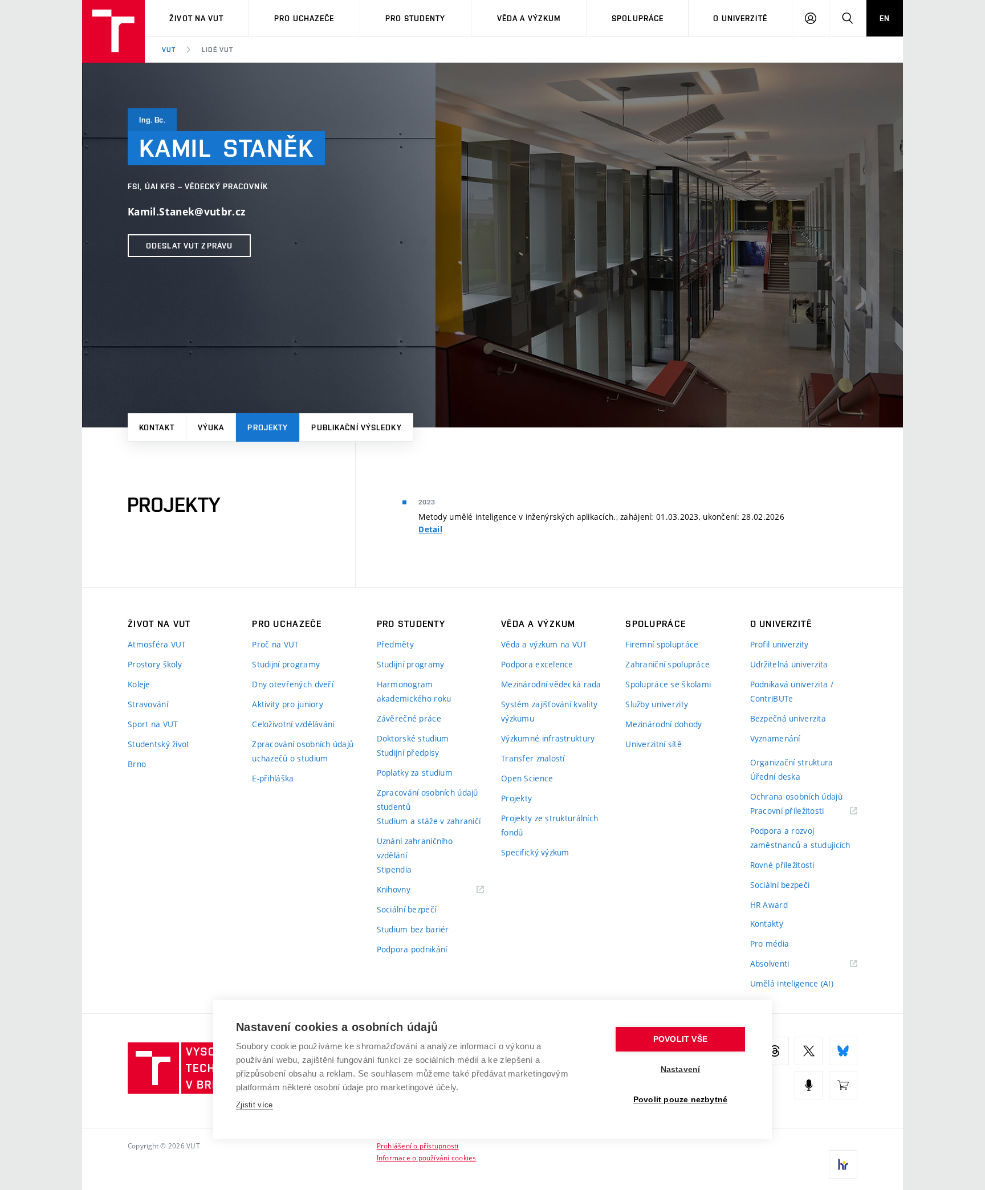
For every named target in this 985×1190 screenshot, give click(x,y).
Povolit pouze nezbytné (680, 1099)
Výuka (211, 427)
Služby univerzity (656, 704)
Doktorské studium (413, 738)
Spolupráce (638, 18)
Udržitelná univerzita (789, 664)
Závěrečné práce (409, 718)
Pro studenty (415, 18)
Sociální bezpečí (406, 909)
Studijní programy (286, 664)
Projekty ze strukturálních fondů (549, 825)
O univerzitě (740, 18)
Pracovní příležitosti (801, 811)
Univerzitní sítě (653, 744)
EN (885, 18)
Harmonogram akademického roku (414, 691)
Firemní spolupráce (661, 644)
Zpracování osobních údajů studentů (427, 799)
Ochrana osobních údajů (796, 796)
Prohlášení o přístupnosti (418, 1145)
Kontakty (766, 923)
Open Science (527, 778)
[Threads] (774, 1051)
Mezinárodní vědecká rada (551, 684)
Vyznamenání (775, 738)
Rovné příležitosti (782, 864)
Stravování (148, 704)
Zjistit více (254, 1105)
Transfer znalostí (533, 758)
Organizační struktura (791, 762)
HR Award (769, 904)
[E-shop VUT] (843, 1085)
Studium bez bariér (413, 929)
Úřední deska (775, 776)
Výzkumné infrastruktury (548, 738)
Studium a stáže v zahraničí (429, 821)
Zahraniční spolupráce (667, 664)
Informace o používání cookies (427, 1157)
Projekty (267, 427)
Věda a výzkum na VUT (544, 644)
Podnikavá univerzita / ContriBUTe (791, 691)
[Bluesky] (843, 1051)
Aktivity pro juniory (287, 704)
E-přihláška (273, 778)
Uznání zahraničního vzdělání (415, 848)
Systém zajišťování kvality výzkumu (549, 711)
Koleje (139, 684)
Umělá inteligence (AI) (791, 983)
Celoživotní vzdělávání (293, 724)
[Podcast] (809, 1085)
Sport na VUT (153, 724)
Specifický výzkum (535, 852)
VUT (169, 50)
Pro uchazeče (304, 18)
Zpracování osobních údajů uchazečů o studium (302, 751)
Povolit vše (680, 1039)
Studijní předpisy (408, 752)
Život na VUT (196, 18)
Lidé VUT (217, 50)
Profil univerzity (779, 644)
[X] (809, 1051)
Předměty (395, 644)
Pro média (769, 943)
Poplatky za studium (415, 772)
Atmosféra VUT (157, 644)
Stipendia (394, 869)
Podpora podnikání (412, 949)
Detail (430, 529)
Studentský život (158, 744)
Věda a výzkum (529, 18)
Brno (137, 764)
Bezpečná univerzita (788, 718)
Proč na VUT (275, 644)
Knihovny (408, 889)
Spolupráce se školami (668, 684)
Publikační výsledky (356, 427)
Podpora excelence (537, 664)
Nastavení (681, 1069)
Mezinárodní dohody (663, 724)
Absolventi (784, 964)
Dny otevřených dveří (292, 684)
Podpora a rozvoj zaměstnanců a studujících (800, 837)
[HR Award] (843, 1164)
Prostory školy (155, 664)
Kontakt (156, 427)
